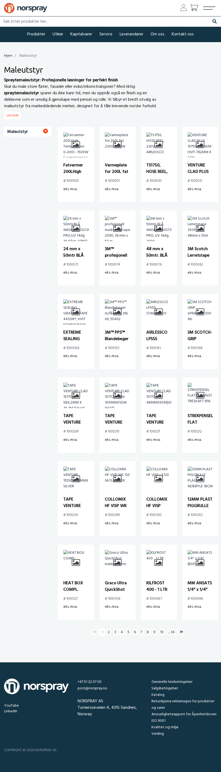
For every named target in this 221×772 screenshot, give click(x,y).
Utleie (58, 34)
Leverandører (131, 34)
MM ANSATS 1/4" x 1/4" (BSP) (200, 590)
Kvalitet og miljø (164, 727)
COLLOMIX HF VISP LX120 (156, 506)
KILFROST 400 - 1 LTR (156, 586)
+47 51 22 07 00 (90, 682)
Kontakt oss (183, 34)
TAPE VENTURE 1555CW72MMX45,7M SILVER (84, 509)
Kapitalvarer (81, 34)
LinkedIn (10, 711)
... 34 (171, 632)
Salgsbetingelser (164, 688)
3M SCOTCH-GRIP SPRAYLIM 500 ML (200, 342)
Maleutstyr (17, 131)
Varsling (157, 734)
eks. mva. (70, 189)
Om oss (157, 34)
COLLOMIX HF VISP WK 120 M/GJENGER (116, 509)
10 (162, 632)
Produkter (36, 34)
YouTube (11, 706)
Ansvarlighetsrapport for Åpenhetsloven (183, 714)
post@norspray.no (92, 688)
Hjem (8, 56)
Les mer (12, 115)
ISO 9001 (158, 721)
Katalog (157, 695)
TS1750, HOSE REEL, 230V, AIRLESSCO (157, 175)
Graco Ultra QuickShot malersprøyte (117, 590)
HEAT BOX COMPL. (73, 586)
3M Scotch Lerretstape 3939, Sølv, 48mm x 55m (200, 259)
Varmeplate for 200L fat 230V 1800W (117, 172)
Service (105, 34)
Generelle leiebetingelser (171, 682)
